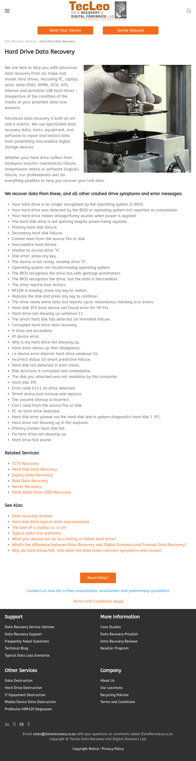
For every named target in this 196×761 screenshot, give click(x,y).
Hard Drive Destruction (23, 688)
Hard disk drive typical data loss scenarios (50, 521)
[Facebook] (28, 724)
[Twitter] (14, 724)
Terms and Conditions (117, 702)
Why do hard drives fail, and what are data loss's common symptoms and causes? (87, 550)
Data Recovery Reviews (119, 641)
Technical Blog (16, 648)
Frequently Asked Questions (27, 641)
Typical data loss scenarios (36, 533)
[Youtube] (21, 724)
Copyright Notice (85, 749)
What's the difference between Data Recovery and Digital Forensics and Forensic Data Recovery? (99, 544)
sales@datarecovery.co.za (54, 734)
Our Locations (111, 688)
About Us (107, 681)
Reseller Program (114, 648)
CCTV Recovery (25, 463)
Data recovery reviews (32, 516)
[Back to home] (98, 11)
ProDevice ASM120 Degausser (28, 709)
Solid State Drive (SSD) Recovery (41, 492)
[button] (7, 11)
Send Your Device (65, 30)
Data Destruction (19, 681)
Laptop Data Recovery (32, 475)
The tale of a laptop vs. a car (39, 527)
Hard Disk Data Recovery (34, 469)
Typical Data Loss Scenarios (27, 656)
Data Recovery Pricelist (119, 634)
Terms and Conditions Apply (98, 601)
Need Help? (98, 577)
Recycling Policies (114, 695)
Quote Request (130, 30)
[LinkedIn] (7, 724)
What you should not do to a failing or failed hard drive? (64, 539)
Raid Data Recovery (30, 481)
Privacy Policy (113, 749)
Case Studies (110, 627)
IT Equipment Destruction (25, 695)
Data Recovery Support (23, 634)
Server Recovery (26, 486)
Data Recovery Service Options (29, 627)
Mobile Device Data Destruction (30, 702)
